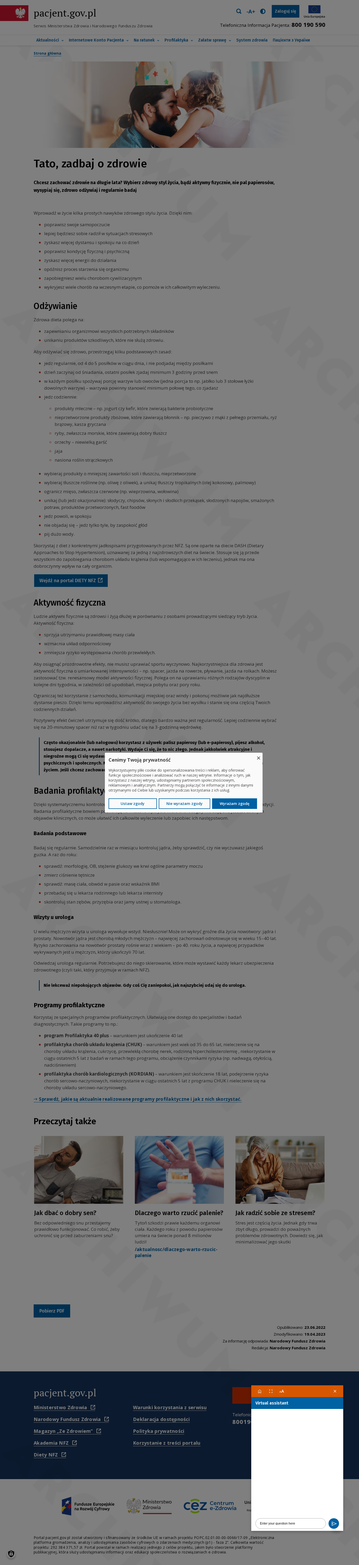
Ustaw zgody (133, 803)
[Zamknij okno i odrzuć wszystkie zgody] (259, 755)
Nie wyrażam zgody (184, 803)
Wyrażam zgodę (234, 803)
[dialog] (184, 782)
